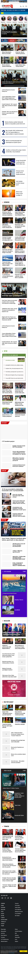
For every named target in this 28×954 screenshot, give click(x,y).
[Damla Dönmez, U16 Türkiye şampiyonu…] (7, 411)
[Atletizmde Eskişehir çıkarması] (20, 411)
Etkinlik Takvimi (4, 941)
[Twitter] (8, 898)
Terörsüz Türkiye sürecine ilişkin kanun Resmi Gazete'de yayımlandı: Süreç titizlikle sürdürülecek (20, 850)
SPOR (5, 351)
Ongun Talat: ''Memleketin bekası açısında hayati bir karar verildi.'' (7, 713)
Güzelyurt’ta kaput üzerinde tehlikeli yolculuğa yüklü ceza (7, 239)
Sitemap (16, 935)
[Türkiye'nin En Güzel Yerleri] (14, 583)
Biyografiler (3, 931)
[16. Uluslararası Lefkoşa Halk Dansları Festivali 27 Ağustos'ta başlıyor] (7, 270)
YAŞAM (2, 925)
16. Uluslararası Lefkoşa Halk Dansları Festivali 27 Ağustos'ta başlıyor (7, 276)
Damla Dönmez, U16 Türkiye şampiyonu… (7, 415)
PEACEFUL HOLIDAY (20, 724)
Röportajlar (3, 929)
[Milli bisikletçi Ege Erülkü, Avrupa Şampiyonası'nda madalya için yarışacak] (20, 398)
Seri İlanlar (17, 915)
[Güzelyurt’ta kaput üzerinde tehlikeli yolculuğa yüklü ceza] (7, 233)
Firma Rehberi (18, 913)
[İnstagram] (2, 898)
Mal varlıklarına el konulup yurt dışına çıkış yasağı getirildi (20, 647)
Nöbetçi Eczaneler (19, 911)
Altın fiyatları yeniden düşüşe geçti (20, 183)
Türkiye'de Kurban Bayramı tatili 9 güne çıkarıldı (7, 726)
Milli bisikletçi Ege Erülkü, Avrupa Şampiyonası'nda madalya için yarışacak (19, 404)
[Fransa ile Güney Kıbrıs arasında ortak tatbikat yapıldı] (7, 258)
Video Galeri (17, 907)
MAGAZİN (7, 621)
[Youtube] (11, 898)
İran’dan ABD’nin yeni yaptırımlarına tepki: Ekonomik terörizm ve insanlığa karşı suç (20, 239)
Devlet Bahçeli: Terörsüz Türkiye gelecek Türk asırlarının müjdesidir (20, 838)
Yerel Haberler (18, 909)
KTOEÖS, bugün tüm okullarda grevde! (12, 13)
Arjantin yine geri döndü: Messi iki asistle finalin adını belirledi (19, 391)
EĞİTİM (2, 915)
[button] (4, 583)
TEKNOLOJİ (3, 921)
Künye (16, 929)
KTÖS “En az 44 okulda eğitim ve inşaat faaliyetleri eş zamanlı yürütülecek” (20, 264)
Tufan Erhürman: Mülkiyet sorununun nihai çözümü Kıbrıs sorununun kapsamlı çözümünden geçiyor (20, 251)
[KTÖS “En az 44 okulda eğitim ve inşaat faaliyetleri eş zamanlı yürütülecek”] (20, 258)
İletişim (16, 941)
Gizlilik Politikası (18, 931)
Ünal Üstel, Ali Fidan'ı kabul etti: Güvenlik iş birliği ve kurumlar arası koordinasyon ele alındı (7, 251)
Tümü (24, 571)
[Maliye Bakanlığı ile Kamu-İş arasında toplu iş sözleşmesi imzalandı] (14, 77)
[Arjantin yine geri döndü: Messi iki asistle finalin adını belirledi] (20, 386)
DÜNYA (2, 905)
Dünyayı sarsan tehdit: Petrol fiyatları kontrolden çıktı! (21, 172)
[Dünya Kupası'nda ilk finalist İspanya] (7, 398)
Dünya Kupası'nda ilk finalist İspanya (7, 403)
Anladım (23, 951)
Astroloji (3, 933)
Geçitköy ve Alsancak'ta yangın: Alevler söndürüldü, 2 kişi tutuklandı (16, 150)
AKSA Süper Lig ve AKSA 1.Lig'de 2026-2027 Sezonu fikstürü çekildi (7, 391)
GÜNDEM (3, 903)
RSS (16, 933)
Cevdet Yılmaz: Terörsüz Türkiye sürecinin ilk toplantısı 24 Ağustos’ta (7, 850)
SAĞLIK (2, 913)
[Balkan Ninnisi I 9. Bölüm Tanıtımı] (14, 780)
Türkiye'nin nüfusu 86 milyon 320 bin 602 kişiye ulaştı (7, 838)
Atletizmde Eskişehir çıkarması (20, 415)
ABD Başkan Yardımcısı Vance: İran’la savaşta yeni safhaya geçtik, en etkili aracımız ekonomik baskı (7, 226)
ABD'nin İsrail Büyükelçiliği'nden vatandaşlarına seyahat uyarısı (14, 141)
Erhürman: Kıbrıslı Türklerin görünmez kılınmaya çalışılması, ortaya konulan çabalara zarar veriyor (7, 214)
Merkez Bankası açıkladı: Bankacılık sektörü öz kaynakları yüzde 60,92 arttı (15, 122)
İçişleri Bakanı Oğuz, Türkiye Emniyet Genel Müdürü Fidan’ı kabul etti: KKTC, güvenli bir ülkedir (20, 214)
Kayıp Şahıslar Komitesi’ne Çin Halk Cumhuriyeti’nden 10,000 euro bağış (20, 713)
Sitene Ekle (17, 937)
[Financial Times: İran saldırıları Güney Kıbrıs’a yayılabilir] (20, 270)
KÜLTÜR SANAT (8, 702)
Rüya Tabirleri (4, 935)
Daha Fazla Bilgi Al (11, 952)
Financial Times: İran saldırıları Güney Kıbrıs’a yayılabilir (20, 276)
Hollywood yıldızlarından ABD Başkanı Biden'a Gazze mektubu (6, 647)
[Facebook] (5, 898)
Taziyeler (3, 937)
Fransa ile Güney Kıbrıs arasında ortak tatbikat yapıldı (7, 264)
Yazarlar (17, 903)
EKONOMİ (3, 907)
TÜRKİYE (6, 826)
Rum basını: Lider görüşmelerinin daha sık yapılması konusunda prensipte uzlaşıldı (20, 226)
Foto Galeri (17, 905)
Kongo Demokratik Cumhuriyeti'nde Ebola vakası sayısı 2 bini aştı (21, 162)
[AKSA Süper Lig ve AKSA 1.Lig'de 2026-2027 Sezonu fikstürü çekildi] (7, 386)
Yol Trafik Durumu (5, 939)
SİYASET (2, 923)
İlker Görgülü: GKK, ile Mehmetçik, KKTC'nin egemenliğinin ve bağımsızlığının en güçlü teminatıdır (15, 132)
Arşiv (16, 939)
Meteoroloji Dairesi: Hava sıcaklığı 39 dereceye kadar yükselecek (20, 193)
